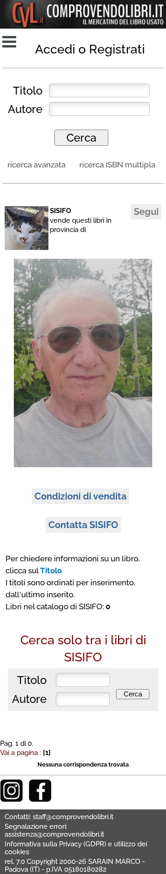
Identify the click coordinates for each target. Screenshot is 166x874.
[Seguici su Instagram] (11, 799)
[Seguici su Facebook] (40, 799)
